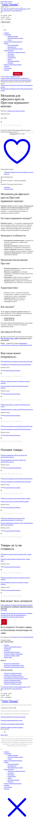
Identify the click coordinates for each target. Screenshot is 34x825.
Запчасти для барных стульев (12, 684)
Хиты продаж (8, 68)
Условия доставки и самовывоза (13, 654)
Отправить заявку (6, 640)
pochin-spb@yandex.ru (20, 9)
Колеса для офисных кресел (12, 680)
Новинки (6, 66)
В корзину (12, 134)
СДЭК (16, 338)
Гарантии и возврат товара (12, 655)
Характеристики (8, 189)
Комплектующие (9, 50)
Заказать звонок (5, 22)
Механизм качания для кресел (13, 682)
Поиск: (2, 7)
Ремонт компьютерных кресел (12, 64)
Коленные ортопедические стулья (14, 665)
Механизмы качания (13, 61)
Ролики (10, 59)
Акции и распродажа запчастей (13, 41)
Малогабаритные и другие (15, 48)
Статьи (10, 40)
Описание (7, 187)
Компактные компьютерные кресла (14, 667)
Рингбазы (10, 63)
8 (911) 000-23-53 (17, 10)
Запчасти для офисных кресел (16, 52)
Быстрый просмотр (14, 370)
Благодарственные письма (15, 38)
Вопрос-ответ (8, 657)
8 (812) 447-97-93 (7, 9)
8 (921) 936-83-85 (28, 637)
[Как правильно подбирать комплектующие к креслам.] (17, 605)
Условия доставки (13, 36)
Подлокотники (12, 57)
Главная (6, 33)
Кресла (6, 43)
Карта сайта (4, 735)
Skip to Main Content (6, 1)
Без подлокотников (13, 45)
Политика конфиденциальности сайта (11, 720)
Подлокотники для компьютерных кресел (16, 678)
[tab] (18, 187)
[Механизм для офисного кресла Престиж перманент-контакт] (17, 87)
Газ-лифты (11, 54)
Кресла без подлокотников (11, 663)
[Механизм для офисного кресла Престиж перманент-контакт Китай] (17, 90)
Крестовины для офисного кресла (14, 676)
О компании (7, 34)
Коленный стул (12, 47)
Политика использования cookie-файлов (12, 724)
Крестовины (11, 55)
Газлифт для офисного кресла (13, 675)
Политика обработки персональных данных (13, 717)
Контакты (6, 70)
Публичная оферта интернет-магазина (12, 727)
